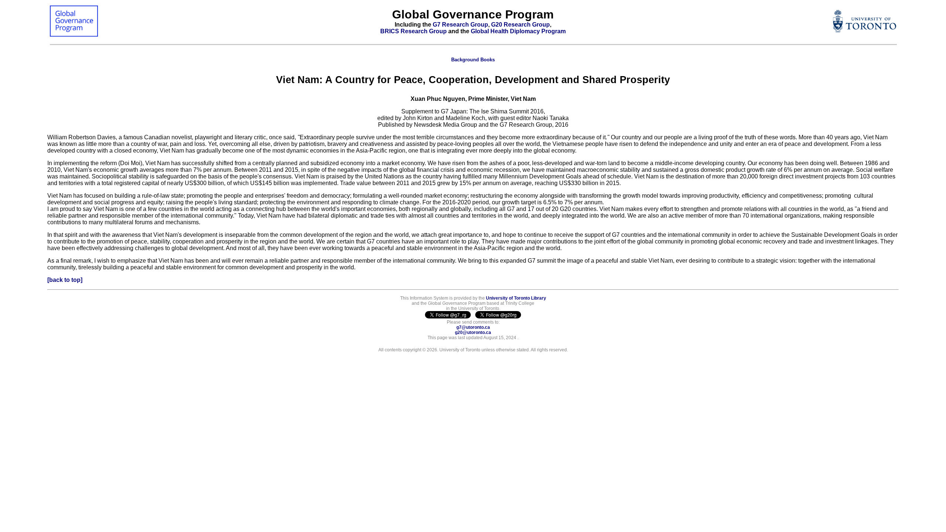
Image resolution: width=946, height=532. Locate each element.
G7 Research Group (460, 24)
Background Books (473, 59)
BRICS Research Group (413, 31)
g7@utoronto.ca (473, 327)
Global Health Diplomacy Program (518, 31)
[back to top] (64, 280)
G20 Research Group (520, 24)
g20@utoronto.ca (473, 332)
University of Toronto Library (516, 298)
